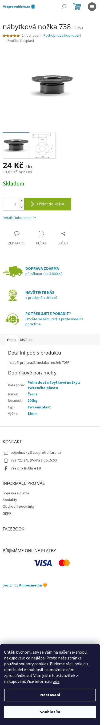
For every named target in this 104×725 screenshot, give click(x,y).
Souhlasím (50, 712)
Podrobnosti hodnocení (62, 35)
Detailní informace (17, 218)
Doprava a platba (16, 493)
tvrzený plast (39, 407)
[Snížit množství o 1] (21, 207)
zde (56, 681)
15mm (32, 413)
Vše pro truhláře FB (26, 468)
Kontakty (10, 500)
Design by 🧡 (25, 585)
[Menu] (92, 6)
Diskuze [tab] (26, 340)
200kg (32, 400)
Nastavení (50, 695)
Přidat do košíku (51, 203)
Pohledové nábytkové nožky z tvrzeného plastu (53, 385)
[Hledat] (64, 6)
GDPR (7, 513)
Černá (32, 394)
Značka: (20, 41)
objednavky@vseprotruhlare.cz (36, 452)
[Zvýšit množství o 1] (21, 201)
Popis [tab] (11, 340)
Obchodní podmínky (19, 506)
